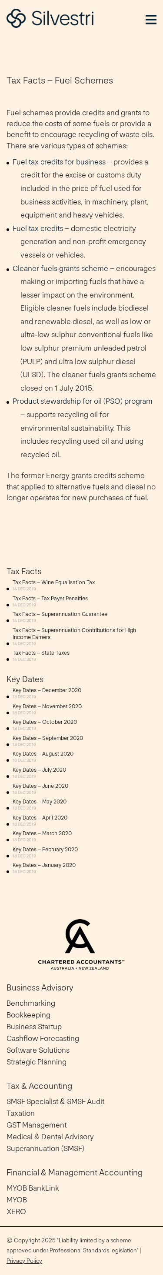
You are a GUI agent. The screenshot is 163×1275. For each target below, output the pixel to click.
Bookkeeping (28, 1015)
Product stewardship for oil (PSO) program (83, 401)
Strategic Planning (37, 1062)
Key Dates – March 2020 (42, 833)
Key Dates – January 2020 (44, 865)
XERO (16, 1211)
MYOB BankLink (33, 1188)
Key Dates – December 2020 (47, 690)
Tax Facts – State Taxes (41, 652)
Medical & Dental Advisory (50, 1136)
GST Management (37, 1125)
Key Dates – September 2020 (48, 738)
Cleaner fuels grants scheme (60, 268)
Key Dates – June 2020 (40, 786)
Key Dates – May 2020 (40, 801)
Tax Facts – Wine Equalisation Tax (54, 582)
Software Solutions (38, 1050)
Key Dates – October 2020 (45, 722)
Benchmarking (31, 1003)
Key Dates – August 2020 (43, 753)
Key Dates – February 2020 (45, 849)
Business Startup (34, 1026)
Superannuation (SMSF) (45, 1148)
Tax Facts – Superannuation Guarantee (60, 614)
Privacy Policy (24, 1261)
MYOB (17, 1200)
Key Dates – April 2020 (40, 817)
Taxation (21, 1113)
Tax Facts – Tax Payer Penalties (50, 598)
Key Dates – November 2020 (47, 706)
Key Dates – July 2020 (39, 769)
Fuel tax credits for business (59, 162)
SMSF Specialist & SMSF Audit (55, 1101)
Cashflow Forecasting (43, 1038)
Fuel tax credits (38, 228)
